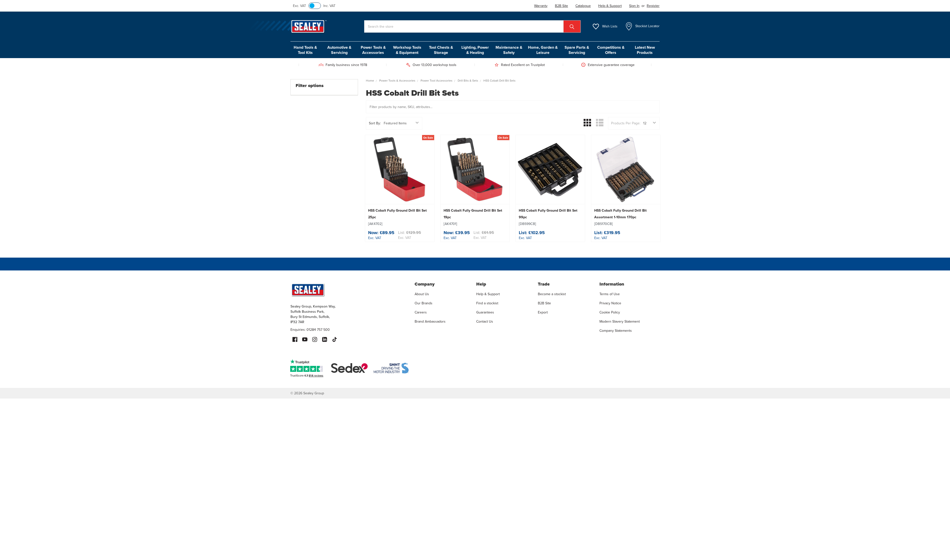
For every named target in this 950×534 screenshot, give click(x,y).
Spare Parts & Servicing (577, 49)
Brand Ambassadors (430, 321)
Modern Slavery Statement (619, 321)
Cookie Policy (609, 312)
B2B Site (544, 303)
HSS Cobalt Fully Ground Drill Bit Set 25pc (397, 217)
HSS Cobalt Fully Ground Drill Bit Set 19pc (473, 217)
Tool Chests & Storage (441, 49)
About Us (422, 294)
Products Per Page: (625, 123)
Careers (421, 312)
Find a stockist (487, 303)
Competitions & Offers (610, 49)
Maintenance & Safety (509, 49)
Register (653, 5)
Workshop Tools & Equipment (407, 49)
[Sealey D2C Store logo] (349, 290)
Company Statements (615, 330)
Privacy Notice (610, 303)
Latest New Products (645, 49)
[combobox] (472, 26)
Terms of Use (609, 294)
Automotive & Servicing (339, 49)
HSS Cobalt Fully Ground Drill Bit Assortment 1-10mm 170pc (620, 217)
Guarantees (485, 312)
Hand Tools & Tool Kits (305, 49)
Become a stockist (552, 294)
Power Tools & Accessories (373, 49)
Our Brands (423, 303)
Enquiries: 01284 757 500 (310, 329)
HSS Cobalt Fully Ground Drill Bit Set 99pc (548, 217)
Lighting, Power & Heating (475, 49)
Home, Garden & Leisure (543, 49)
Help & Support (488, 294)
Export (543, 312)
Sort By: (375, 123)
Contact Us (484, 321)
